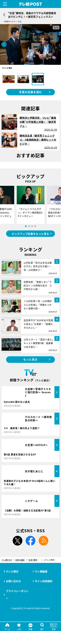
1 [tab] (26, 226)
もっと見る (30, 359)
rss (43, 541)
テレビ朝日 (12, 571)
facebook (30, 541)
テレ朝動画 (41, 571)
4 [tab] (35, 226)
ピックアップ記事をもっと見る (30, 234)
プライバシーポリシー (17, 594)
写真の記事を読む (30, 92)
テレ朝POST (30, 4)
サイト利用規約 (43, 581)
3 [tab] (32, 226)
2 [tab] (29, 226)
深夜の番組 (20, 560)
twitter (17, 541)
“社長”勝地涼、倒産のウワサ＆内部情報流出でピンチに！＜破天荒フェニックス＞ (35, 560)
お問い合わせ (13, 581)
